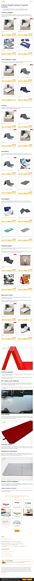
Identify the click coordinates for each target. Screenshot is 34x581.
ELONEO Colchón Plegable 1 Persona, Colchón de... (25, 170)
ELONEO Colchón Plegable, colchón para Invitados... (8, 50)
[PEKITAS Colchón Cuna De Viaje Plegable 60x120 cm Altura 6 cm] (9, 211)
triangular (18, 546)
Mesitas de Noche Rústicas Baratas (6, 556)
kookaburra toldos (13, 543)
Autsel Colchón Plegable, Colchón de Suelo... (24, 334)
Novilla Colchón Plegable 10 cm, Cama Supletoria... (7, 31)
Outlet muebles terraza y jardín (6, 538)
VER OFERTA (25, 193)
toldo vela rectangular (10, 546)
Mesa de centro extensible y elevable (7, 554)
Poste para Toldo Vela (21, 544)
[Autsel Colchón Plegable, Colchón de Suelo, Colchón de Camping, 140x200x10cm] (25, 328)
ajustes (19, 580)
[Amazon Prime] (31, 191)
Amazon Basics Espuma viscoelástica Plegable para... (24, 189)
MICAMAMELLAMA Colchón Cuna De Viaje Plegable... (24, 218)
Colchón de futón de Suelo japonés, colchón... (24, 266)
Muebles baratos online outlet (5, 539)
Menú (32, 1)
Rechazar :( (29, 579)
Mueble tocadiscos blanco (5, 553)
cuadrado (25, 546)
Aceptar (24, 579)
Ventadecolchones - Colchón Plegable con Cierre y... (24, 96)
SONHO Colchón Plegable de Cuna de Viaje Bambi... (8, 237)
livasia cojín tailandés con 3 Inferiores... (23, 285)
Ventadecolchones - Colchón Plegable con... (24, 77)
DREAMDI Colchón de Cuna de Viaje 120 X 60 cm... (25, 236)
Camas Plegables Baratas (14, 541)
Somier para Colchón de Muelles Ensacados (8, 551)
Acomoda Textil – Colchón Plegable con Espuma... (7, 267)
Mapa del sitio (3, 574)
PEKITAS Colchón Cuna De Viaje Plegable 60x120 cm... (9, 218)
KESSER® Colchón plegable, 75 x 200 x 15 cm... (8, 285)
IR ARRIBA (17, 530)
